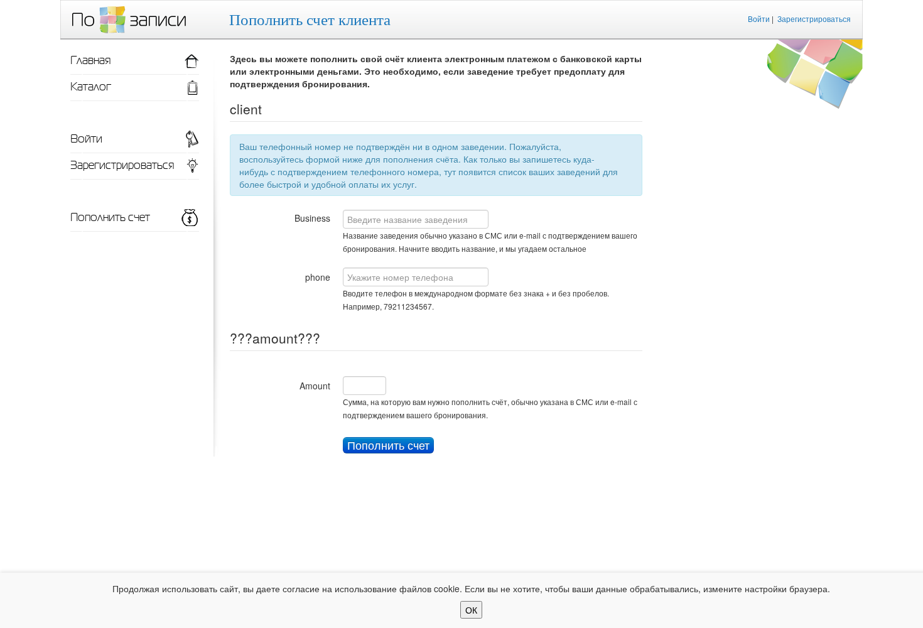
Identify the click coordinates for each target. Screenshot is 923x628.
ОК (471, 610)
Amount (315, 385)
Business (312, 218)
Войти (759, 18)
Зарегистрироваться (814, 18)
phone (317, 277)
